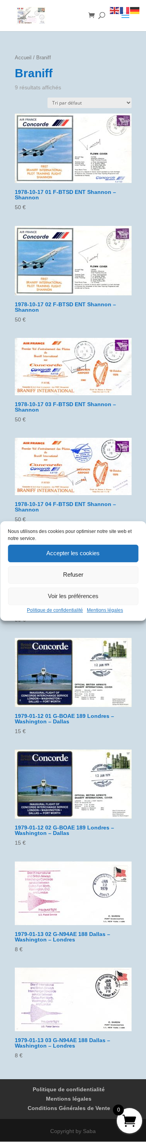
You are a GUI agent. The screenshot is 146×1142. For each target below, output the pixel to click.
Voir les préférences (73, 596)
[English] (115, 10)
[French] (125, 10)
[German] (135, 10)
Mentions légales (105, 610)
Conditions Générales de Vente (69, 1108)
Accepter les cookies (73, 553)
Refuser (73, 574)
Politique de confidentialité (55, 610)
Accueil (23, 57)
